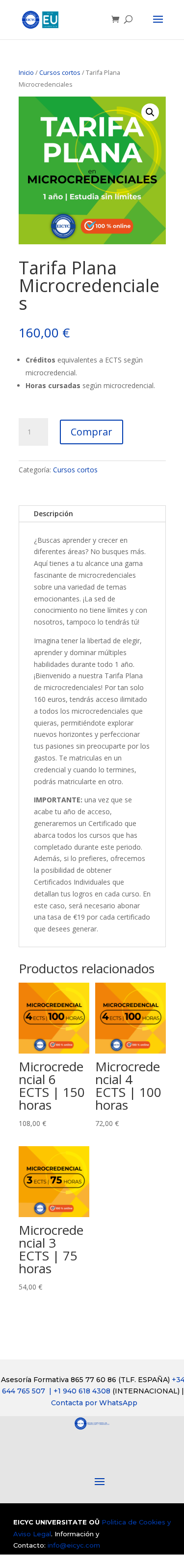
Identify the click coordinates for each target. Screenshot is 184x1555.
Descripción (53, 513)
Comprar (91, 431)
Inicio (26, 72)
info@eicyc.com (74, 1545)
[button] (150, 112)
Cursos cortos (59, 72)
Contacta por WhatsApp (94, 1402)
